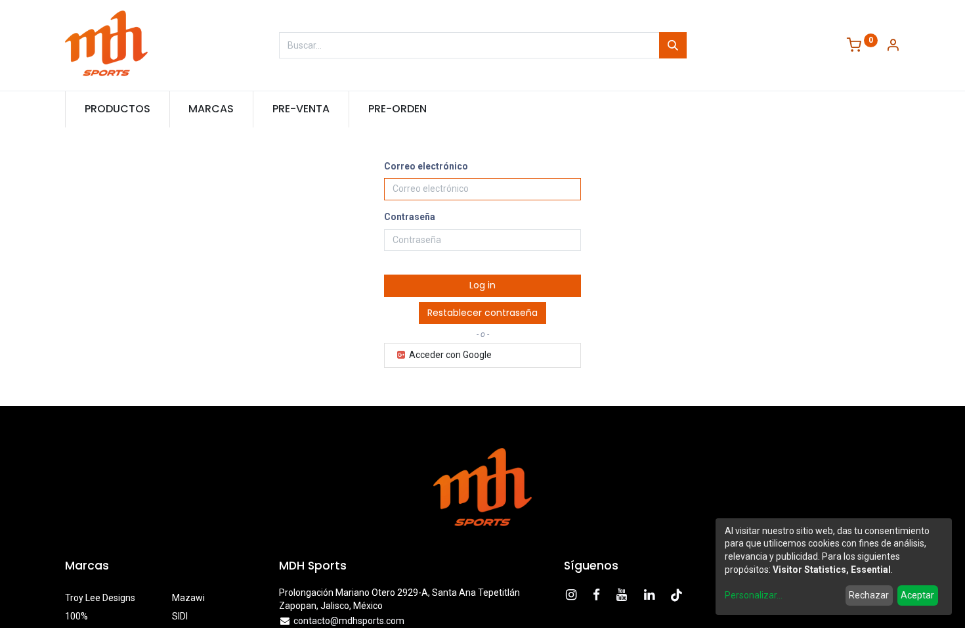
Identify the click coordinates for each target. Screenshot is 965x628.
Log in (482, 285)
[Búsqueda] (673, 45)
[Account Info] (893, 46)
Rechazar (869, 595)
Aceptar (917, 595)
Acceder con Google (449, 354)
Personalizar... (754, 595)
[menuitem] (117, 109)
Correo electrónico (426, 166)
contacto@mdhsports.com (348, 621)
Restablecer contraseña (482, 312)
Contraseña (409, 217)
